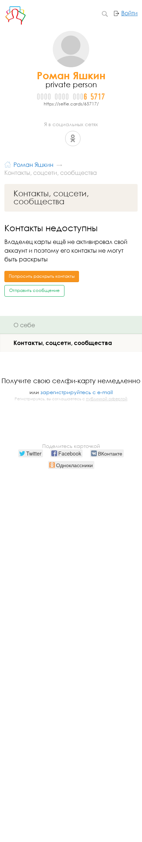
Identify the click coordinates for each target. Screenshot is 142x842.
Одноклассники (72, 138)
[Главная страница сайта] (7, 164)
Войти (129, 13)
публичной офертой (106, 399)
